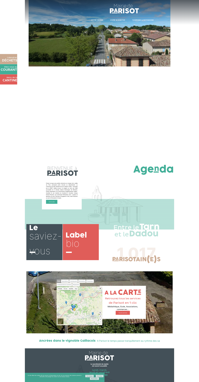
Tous (59, 281)
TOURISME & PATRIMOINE (143, 20)
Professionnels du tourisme (64, 284)
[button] (100, 288)
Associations (65, 281)
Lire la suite (52, 201)
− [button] (100, 322)
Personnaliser (94, 378)
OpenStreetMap (91, 324)
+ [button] (100, 319)
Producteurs (90, 281)
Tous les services (122, 312)
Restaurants (76, 284)
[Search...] (100, 313)
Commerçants (73, 281)
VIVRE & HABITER (117, 20)
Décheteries (82, 281)
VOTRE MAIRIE (97, 20)
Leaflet (81, 324)
